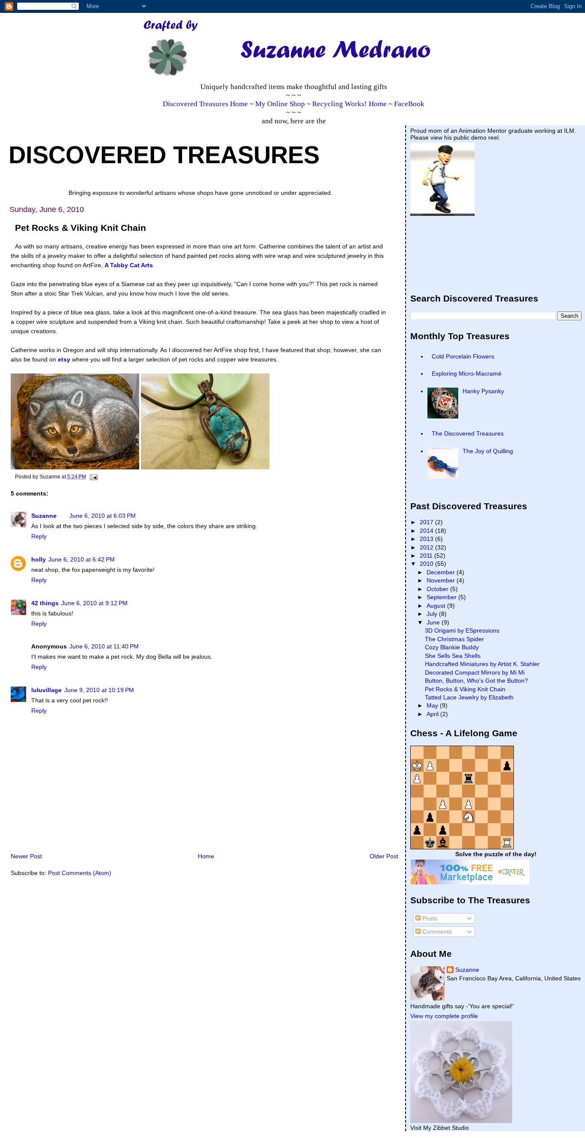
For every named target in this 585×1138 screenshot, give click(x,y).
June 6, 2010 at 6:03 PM (102, 515)
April (433, 714)
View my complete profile (444, 1016)
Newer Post (26, 856)
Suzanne (44, 515)
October (438, 588)
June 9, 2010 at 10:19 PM (99, 690)
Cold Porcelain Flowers (463, 356)
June (434, 622)
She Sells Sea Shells (453, 655)
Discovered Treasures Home (205, 104)
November (442, 580)
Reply (39, 536)
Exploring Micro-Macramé (466, 373)
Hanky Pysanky (483, 391)
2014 (427, 530)
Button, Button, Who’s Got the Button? (476, 680)
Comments (436, 931)
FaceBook (409, 104)
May (433, 705)
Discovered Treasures (164, 155)
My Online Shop (280, 104)
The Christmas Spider (454, 639)
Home (206, 856)
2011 (427, 555)
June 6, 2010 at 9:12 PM (94, 603)
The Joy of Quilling (488, 451)
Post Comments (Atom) (79, 872)
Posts (429, 918)
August (437, 605)
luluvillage (46, 690)
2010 (427, 563)
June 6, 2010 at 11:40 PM (104, 646)
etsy (64, 359)
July (433, 613)
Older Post (384, 856)
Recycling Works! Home (349, 104)
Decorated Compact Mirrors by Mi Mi (475, 672)
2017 (427, 522)
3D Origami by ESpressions (462, 630)
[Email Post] (92, 477)
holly (38, 559)
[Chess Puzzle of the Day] (462, 847)
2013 (427, 538)
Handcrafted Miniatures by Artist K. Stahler (482, 663)
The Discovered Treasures (468, 433)
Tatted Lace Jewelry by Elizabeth (469, 697)
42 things (45, 603)
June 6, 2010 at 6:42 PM (81, 559)
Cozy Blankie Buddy (452, 647)
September (442, 597)
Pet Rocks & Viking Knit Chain (465, 689)
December (442, 572)
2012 (427, 547)
